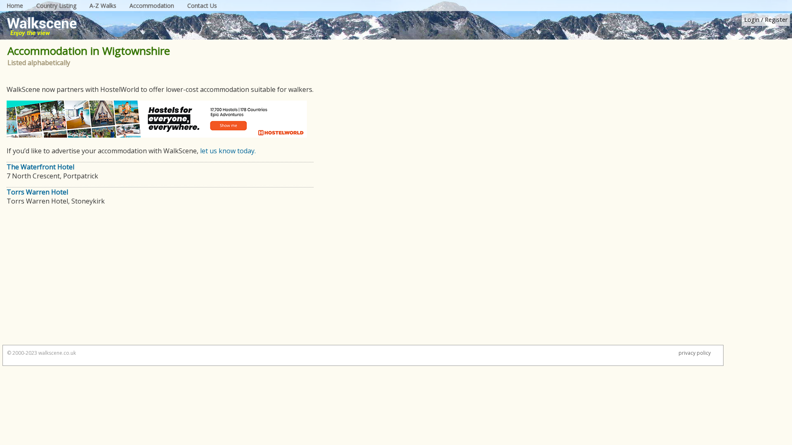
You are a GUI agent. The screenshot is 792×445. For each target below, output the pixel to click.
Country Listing (56, 5)
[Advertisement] (157, 279)
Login (751, 19)
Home (15, 5)
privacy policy (695, 352)
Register (776, 19)
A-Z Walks (103, 5)
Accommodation (152, 5)
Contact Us (202, 5)
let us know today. (228, 150)
